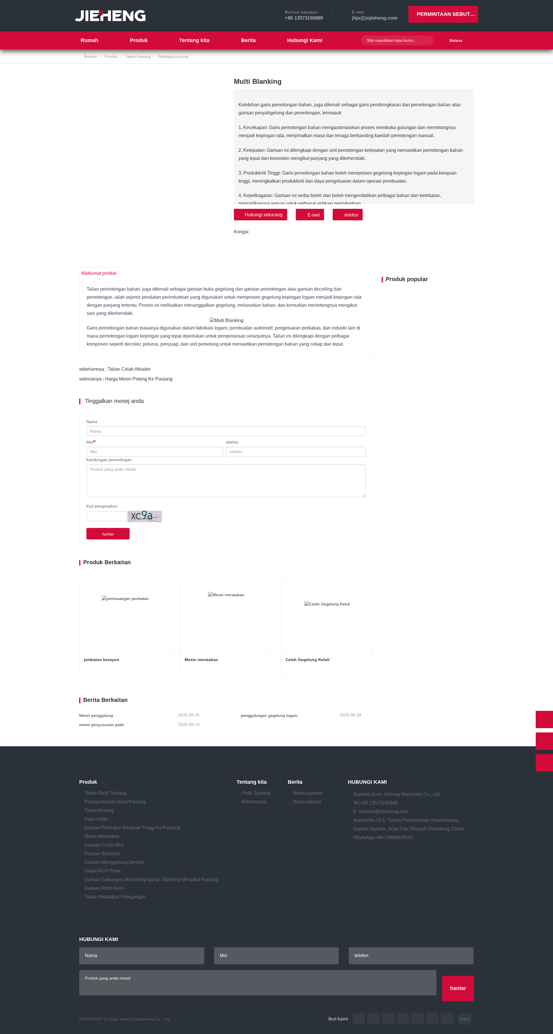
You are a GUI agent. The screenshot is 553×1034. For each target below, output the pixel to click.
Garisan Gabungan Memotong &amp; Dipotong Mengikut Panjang (151, 879)
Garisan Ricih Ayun (104, 888)
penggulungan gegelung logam (269, 715)
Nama (91, 421)
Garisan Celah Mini (104, 844)
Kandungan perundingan (109, 459)
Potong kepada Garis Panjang (115, 801)
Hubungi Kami (304, 40)
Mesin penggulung (96, 715)
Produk (111, 56)
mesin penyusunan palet (101, 724)
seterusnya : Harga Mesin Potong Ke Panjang (126, 378)
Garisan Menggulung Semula (114, 862)
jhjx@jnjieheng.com (374, 18)
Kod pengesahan (102, 506)
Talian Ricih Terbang (105, 793)
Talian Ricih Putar (102, 870)
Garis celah (96, 819)
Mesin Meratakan (102, 836)
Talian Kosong (138, 56)
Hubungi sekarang (264, 214)
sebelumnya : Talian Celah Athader (115, 369)
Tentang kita (251, 782)
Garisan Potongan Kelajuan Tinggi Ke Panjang (132, 827)
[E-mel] (544, 741)
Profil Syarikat (256, 793)
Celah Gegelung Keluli (307, 659)
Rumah (89, 40)
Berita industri (307, 801)
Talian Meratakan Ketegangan (115, 896)
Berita (295, 782)
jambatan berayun (101, 659)
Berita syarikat (307, 793)
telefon (351, 215)
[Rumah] (110, 16)
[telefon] (544, 719)
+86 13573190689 (304, 18)
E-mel (314, 215)
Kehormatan (254, 801)
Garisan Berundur (102, 853)
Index (465, 1019)
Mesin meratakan (201, 659)
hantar (108, 534)
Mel (89, 442)
